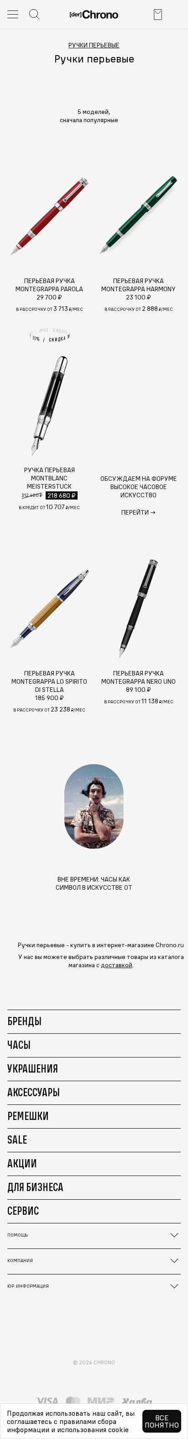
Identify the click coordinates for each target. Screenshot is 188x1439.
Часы (19, 1045)
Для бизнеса (35, 1187)
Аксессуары (33, 1092)
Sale (17, 1139)
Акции (22, 1163)
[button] (94, 120)
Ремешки (28, 1116)
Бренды (24, 1021)
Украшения (32, 1068)
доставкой (116, 965)
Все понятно (162, 1421)
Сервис (23, 1210)
